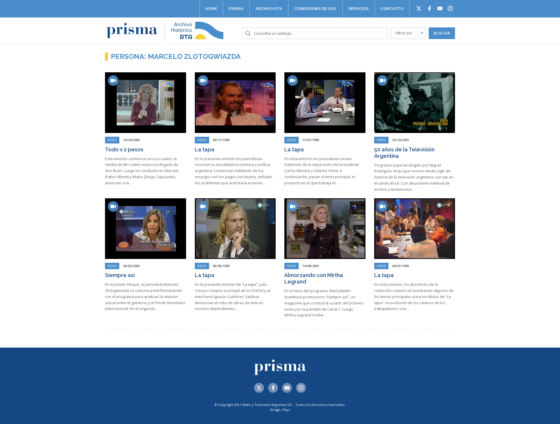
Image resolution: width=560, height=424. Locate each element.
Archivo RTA (269, 8)
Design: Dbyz (280, 409)
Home (211, 8)
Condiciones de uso (315, 8)
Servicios (359, 8)
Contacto (392, 8)
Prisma (236, 8)
